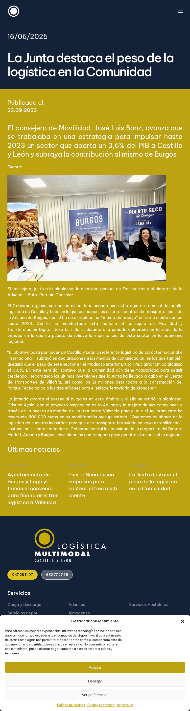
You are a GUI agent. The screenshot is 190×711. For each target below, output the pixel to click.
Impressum (125, 705)
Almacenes (79, 612)
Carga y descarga (24, 604)
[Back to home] (13, 11)
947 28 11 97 (22, 574)
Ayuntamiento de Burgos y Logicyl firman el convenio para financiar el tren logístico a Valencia (33, 488)
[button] (182, 621)
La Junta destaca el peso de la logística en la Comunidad (153, 481)
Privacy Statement (101, 705)
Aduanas (76, 604)
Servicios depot (22, 612)
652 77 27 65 (57, 574)
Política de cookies (71, 705)
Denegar (95, 681)
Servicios (18, 593)
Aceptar (95, 667)
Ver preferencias (95, 695)
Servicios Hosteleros (148, 604)
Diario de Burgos (39, 166)
